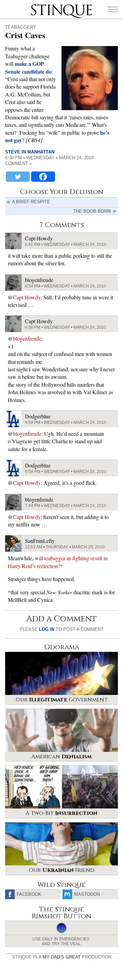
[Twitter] (18, 177)
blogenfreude (27, 338)
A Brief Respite (31, 201)
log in (46, 629)
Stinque (37, 5)
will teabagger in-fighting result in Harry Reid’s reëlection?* (58, 561)
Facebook (29, 894)
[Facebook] (43, 177)
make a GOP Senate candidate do (28, 67)
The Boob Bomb (92, 211)
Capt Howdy (27, 297)
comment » (18, 163)
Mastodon (87, 894)
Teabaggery (20, 27)
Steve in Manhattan (29, 151)
